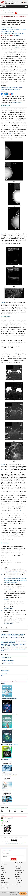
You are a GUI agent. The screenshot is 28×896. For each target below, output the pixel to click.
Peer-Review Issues (19, 870)
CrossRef (6, 589)
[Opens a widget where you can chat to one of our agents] (23, 893)
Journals (8, 10)
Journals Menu (5, 628)
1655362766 (6, 823)
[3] (25, 69)
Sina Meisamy (12, 27)
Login (3, 6)
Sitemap (3, 870)
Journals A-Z (3, 864)
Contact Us (4, 673)
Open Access (18, 878)
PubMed (11, 589)
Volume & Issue (4, 887)
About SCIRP (19, 863)
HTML (19, 33)
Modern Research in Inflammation (9, 698)
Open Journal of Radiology (8, 729)
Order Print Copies (5, 882)
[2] (17, 47)
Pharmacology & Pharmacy (8, 790)
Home (3, 10)
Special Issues (18, 874)
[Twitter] (2, 810)
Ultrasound (8, 87)
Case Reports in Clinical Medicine (9, 774)
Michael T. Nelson (5, 27)
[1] (16, 47)
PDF (16, 33)
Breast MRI (3, 87)
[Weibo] (22, 810)
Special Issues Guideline (7, 663)
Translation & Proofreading (7, 884)
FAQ (2, 675)
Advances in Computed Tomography (10, 744)
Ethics (16, 864)
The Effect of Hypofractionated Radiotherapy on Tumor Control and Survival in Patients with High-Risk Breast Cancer (14, 649)
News (2, 874)
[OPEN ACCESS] (24, 2)
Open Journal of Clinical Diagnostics (10, 713)
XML (23, 33)
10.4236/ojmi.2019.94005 (8, 33)
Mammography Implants (17, 87)
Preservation (17, 882)
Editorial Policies (18, 866)
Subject (2, 866)
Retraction (17, 884)
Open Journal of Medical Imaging (8, 16)
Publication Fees (18, 872)
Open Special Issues (6, 657)
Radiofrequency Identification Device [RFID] (10, 89)
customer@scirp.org (8, 818)
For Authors (17, 868)
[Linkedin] (15, 810)
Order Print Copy (5, 670)
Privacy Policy (18, 886)
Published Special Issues (7, 660)
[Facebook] (9, 810)
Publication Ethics (19, 880)
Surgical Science (6, 759)
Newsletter (3, 667)
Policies (17, 876)
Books (2, 868)
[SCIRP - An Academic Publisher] (9, 2)
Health (3, 683)
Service (3, 876)
